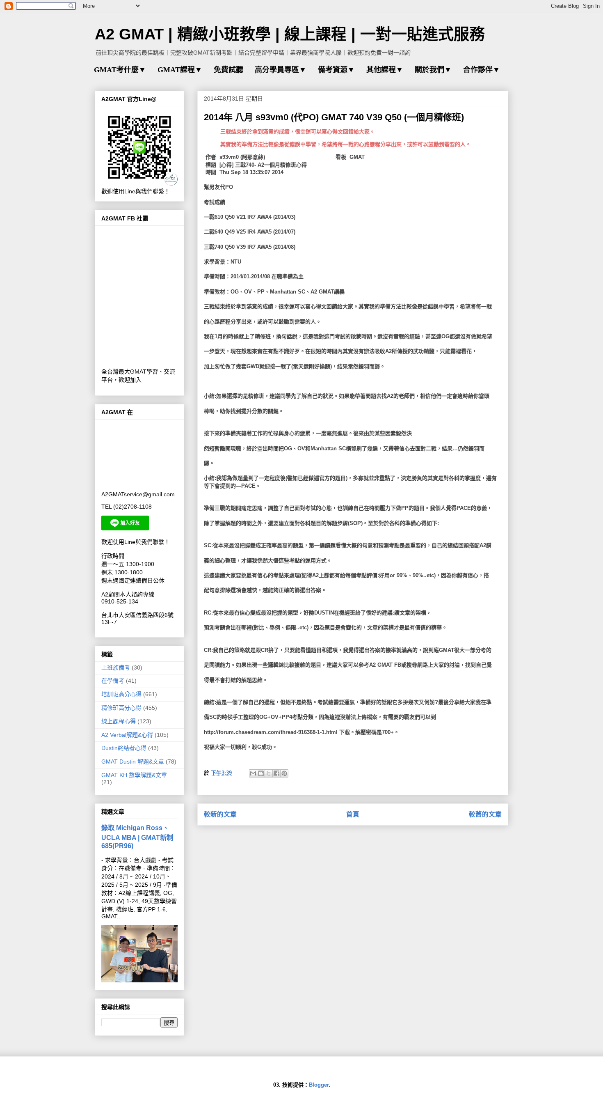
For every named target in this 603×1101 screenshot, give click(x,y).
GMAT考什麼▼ (120, 70)
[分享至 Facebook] (276, 773)
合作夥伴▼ (481, 70)
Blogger (319, 1085)
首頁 (352, 814)
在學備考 (112, 680)
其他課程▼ (384, 70)
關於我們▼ (433, 70)
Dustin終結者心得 (123, 748)
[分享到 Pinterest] (284, 773)
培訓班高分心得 (121, 694)
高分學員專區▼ (280, 70)
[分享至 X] (269, 773)
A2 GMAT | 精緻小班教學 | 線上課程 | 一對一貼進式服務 (290, 34)
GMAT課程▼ (180, 70)
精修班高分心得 (121, 707)
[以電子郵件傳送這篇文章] (253, 773)
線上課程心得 (118, 721)
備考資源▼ (336, 70)
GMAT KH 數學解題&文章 (134, 775)
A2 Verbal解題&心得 (127, 735)
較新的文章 (220, 814)
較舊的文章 (485, 814)
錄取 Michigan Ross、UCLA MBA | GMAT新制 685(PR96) (137, 836)
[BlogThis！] (261, 773)
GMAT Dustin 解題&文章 (132, 761)
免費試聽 (228, 70)
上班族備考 (115, 667)
